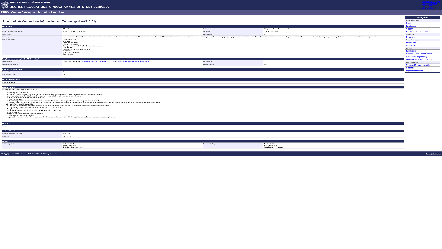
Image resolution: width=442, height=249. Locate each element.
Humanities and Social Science (419, 54)
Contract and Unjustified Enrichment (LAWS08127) (98, 61)
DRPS (5, 12)
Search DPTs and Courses (417, 32)
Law (61, 12)
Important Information (414, 71)
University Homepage (431, 2)
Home (408, 23)
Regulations (411, 37)
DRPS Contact (428, 8)
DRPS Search (428, 6)
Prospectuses (411, 68)
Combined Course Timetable (418, 65)
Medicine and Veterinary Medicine (420, 60)
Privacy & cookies (433, 154)
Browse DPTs (411, 45)
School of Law (46, 12)
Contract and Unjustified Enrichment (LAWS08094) (133, 61)
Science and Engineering (416, 57)
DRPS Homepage (429, 4)
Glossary (409, 29)
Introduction (411, 26)
